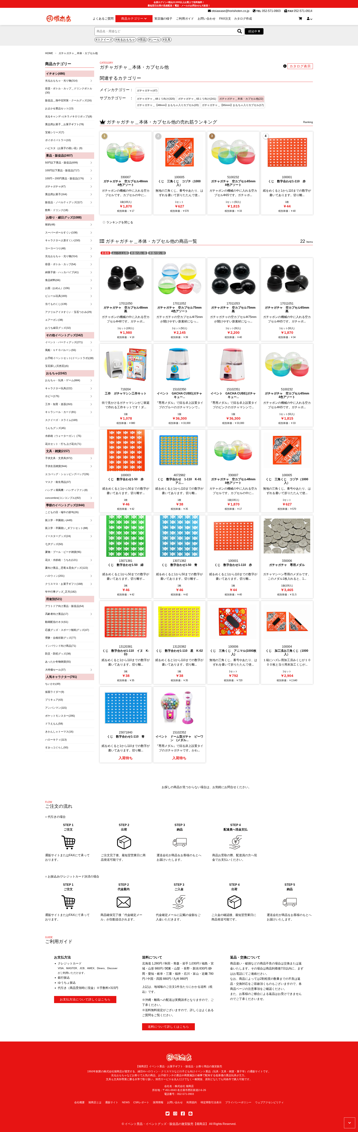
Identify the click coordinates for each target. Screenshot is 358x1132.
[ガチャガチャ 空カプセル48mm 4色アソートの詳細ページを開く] (126, 173)
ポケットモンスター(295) (60, 715)
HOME (49, 53)
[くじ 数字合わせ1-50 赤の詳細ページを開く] (126, 471)
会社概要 (79, 1102)
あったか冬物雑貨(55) (58, 661)
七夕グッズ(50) (54, 544)
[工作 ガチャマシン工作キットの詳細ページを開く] (126, 385)
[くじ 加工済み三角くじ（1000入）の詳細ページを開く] (287, 642)
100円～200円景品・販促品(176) (64, 178)
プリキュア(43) (54, 699)
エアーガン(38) (54, 319)
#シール (154, 39)
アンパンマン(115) (56, 707)
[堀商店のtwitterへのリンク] (167, 1113)
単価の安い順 (157, 253)
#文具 (166, 39)
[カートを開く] (300, 18)
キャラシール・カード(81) (60, 411)
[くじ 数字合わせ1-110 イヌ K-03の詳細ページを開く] (126, 642)
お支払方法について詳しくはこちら (85, 999)
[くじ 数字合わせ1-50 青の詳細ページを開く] (179, 556)
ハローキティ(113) (56, 739)
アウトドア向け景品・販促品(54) (64, 606)
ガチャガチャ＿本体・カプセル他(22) (241, 98)
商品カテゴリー (132, 18)
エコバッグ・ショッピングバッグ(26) (67, 474)
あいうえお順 (120, 253)
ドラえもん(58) (54, 723)
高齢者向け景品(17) (56, 613)
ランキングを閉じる (119, 222)
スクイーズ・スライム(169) (61, 420)
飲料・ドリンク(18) (56, 210)
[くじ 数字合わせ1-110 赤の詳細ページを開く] (287, 173)
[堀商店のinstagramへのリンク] (175, 1113)
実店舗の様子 (163, 18)
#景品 (142, 39)
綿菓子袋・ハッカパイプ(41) (62, 272)
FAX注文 (225, 18)
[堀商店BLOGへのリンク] (190, 1113)
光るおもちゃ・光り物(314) (61, 80)
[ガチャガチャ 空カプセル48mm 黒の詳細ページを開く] (126, 299)
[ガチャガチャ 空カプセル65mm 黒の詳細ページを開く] (287, 299)
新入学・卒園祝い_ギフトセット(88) (66, 528)
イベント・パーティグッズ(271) (64, 342)
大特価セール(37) (55, 669)
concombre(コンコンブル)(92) (63, 497)
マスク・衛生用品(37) (58, 481)
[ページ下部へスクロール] (349, 1122)
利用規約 (191, 1102)
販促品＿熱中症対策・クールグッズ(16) (68, 100)
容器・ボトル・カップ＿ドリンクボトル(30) (68, 90)
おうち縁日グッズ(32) (58, 327)
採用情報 (158, 1102)
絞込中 (253, 31)
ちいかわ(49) (52, 683)
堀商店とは (94, 1102)
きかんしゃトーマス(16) (59, 731)
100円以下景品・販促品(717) (62, 170)
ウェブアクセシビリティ (269, 1102)
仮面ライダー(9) (54, 691)
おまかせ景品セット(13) (59, 108)
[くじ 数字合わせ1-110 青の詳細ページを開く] (126, 725)
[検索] (239, 31)
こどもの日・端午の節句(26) (62, 512)
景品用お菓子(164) (56, 194)
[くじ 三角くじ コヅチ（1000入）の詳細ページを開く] (179, 173)
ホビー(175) (52, 396)
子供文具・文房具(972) (58, 458)
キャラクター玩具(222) (58, 388)
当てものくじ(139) (56, 303)
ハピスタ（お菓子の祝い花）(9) (63, 148)
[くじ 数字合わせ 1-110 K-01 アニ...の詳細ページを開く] (179, 471)
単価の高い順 (138, 253)
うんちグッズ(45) (55, 428)
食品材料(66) (52, 280)
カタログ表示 (300, 66)
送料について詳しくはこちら (168, 1026)
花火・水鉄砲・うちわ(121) (61, 559)
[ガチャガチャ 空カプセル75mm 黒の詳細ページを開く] (233, 299)
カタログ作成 (243, 18)
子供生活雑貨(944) (56, 466)
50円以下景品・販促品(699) (61, 162)
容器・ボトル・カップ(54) (60, 264)
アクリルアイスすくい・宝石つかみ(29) (68, 311)
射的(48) (50, 224)
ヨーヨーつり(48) (55, 248)
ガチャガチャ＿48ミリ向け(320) (156, 98)
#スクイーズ (104, 39)
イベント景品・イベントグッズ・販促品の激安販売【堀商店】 (166, 1123)
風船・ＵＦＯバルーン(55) (60, 350)
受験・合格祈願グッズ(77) (60, 637)
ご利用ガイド (185, 18)
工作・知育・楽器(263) (58, 404)
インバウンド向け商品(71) (60, 645)
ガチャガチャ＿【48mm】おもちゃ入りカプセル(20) (168, 105)
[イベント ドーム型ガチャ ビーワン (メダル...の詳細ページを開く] (179, 725)
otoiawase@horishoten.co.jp (230, 11)
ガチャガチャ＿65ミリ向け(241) (197, 98)
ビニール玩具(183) (56, 295)
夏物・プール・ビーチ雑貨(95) (63, 551)
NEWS (126, 1102)
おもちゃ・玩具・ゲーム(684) (62, 380)
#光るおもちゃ (125, 39)
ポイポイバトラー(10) (58, 140)
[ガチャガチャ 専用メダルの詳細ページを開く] (287, 556)
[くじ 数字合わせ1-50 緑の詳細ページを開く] (126, 556)
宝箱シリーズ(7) (54, 132)
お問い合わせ (207, 18)
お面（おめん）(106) (57, 288)
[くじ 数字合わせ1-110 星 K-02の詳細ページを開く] (179, 642)
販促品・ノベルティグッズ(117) (63, 202)
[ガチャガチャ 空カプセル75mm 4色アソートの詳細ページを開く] (179, 299)
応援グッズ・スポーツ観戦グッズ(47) (67, 629)
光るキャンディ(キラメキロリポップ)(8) (68, 116)
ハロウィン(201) (55, 575)
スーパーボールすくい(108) (61, 232)
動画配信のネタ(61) (56, 621)
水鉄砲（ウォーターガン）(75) (63, 435)
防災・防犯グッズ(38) (58, 653)
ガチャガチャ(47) (55, 186)
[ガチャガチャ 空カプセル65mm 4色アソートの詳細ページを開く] (233, 173)
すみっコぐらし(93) (56, 747)
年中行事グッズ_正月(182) (60, 591)
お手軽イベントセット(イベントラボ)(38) (69, 358)
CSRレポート (141, 1102)
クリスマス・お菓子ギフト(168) (64, 583)
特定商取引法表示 (211, 1102)
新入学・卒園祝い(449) (58, 520)
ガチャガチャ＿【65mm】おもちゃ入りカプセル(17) (233, 105)
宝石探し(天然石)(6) (57, 365)
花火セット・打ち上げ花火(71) (63, 443)
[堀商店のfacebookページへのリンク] (183, 1113)
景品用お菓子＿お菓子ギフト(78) (64, 124)
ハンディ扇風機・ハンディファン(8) (66, 489)
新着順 (105, 253)
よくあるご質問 (103, 18)
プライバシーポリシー (238, 1102)
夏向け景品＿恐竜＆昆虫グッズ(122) (66, 567)
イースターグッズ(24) (58, 536)
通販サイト (111, 1102)
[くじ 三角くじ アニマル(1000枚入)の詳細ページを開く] (233, 642)
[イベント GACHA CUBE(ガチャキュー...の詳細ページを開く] (179, 385)
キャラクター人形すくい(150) (62, 240)
